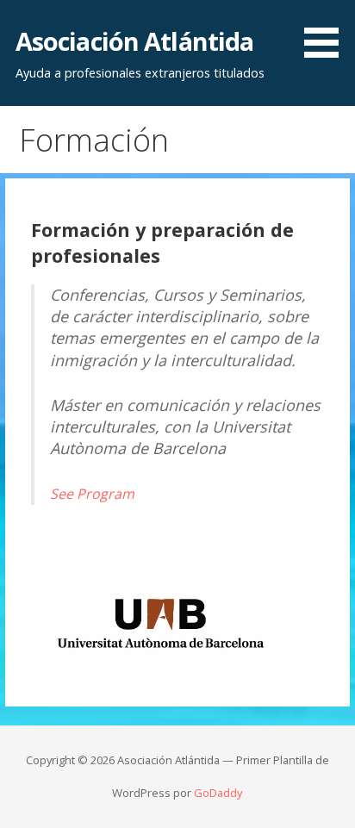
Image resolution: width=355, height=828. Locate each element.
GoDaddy (218, 792)
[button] (327, 32)
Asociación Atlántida (135, 41)
